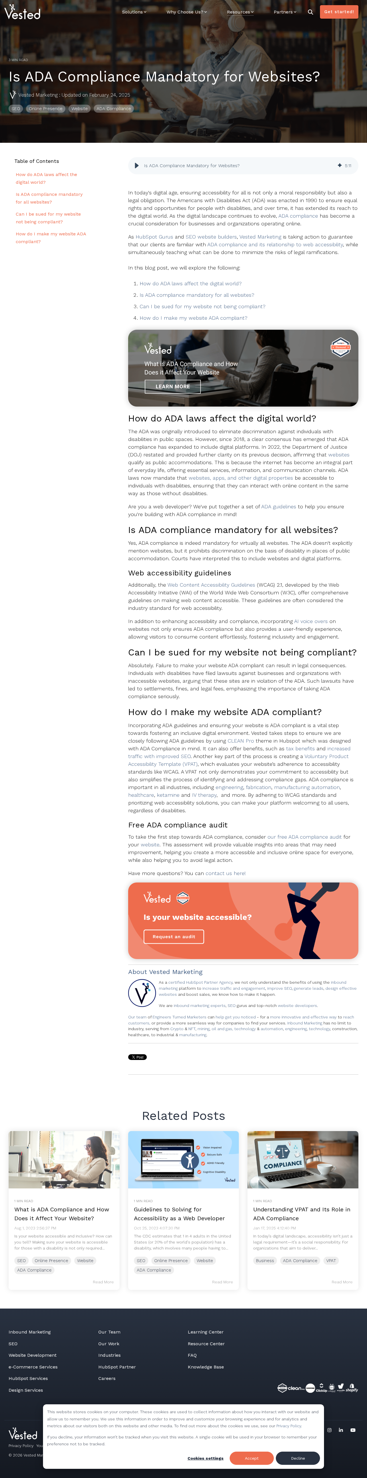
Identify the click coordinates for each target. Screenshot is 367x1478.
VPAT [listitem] (331, 1260)
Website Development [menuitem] (32, 1355)
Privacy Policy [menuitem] (21, 1445)
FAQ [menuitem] (192, 1355)
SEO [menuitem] (13, 1343)
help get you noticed (236, 1017)
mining (204, 1028)
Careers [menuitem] (107, 1378)
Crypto (177, 1028)
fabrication (258, 787)
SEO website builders (211, 237)
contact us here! (226, 873)
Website (79, 108)
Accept (252, 1458)
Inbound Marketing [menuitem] (30, 1332)
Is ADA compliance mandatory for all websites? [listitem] (49, 198)
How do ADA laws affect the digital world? (191, 283)
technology (319, 1028)
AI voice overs (311, 621)
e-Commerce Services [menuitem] (33, 1367)
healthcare (141, 795)
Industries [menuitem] (109, 1355)
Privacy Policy (288, 1426)
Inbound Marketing (304, 1023)
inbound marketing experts (200, 1005)
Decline (298, 1458)
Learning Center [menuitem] (206, 1332)
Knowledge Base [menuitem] (206, 1367)
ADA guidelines (278, 506)
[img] (339, 165)
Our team (137, 1017)
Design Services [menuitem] (26, 1390)
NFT (192, 1028)
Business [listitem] (265, 1260)
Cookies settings (206, 1458)
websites (339, 455)
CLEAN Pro (241, 741)
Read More (103, 1282)
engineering (229, 787)
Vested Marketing (38, 95)
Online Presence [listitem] (51, 1260)
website (150, 844)
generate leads (308, 988)
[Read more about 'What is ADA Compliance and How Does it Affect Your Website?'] (64, 1159)
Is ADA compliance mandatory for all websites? (197, 295)
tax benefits (300, 748)
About (137, 971)
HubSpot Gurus (154, 237)
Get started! (339, 11)
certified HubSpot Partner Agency (200, 982)
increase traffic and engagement (233, 988)
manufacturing (192, 1034)
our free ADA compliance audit (305, 837)
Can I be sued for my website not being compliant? (203, 306)
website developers (297, 1005)
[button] (136, 165)
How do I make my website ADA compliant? (193, 318)
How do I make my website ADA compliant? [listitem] (51, 237)
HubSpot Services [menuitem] (28, 1378)
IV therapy (204, 795)
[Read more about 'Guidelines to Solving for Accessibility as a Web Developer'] (183, 1159)
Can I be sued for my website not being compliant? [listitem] (48, 217)
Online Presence (46, 108)
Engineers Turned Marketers (179, 1017)
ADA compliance (298, 216)
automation (272, 1028)
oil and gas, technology (234, 1028)
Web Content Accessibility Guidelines (211, 585)
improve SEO (279, 988)
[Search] (310, 12)
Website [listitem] (85, 1260)
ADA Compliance (114, 108)
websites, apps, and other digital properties (241, 478)
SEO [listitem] (21, 1260)
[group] (243, 165)
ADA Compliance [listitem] (34, 1270)
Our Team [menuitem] (109, 1332)
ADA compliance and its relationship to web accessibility (275, 244)
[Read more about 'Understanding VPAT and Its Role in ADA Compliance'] (302, 1159)
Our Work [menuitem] (108, 1343)
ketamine (168, 795)
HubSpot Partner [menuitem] (117, 1367)
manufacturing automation (307, 787)
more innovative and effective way (303, 1017)
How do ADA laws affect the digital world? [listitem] (46, 178)
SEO (15, 108)
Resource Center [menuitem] (206, 1343)
